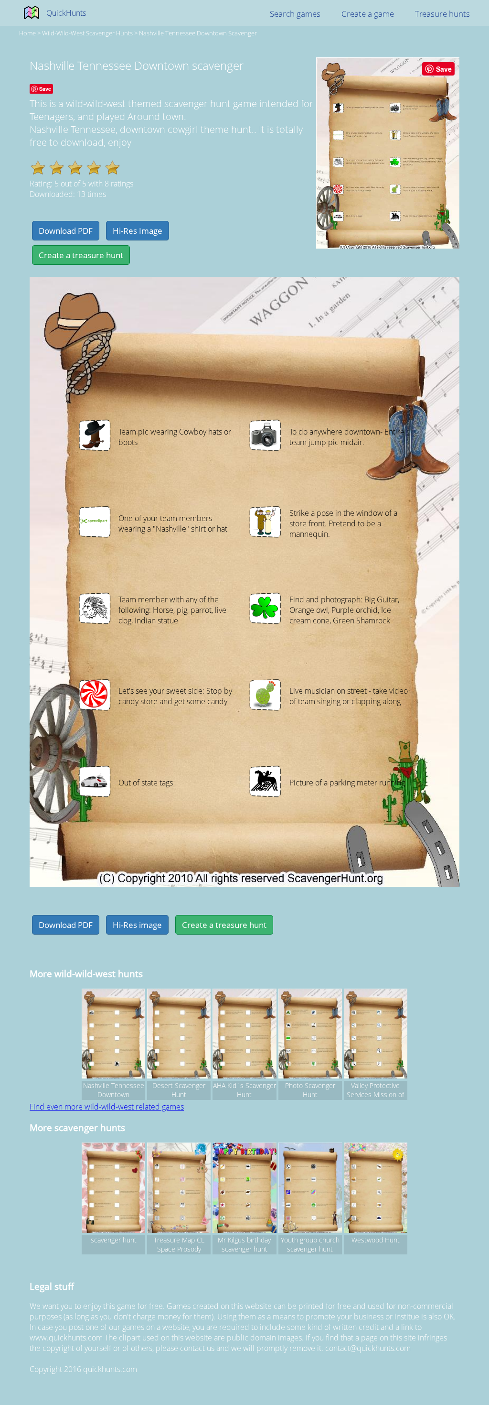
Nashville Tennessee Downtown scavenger (198, 33)
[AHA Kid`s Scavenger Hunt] (244, 1035)
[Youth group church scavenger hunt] (310, 1189)
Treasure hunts (442, 13)
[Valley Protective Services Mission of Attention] (375, 1035)
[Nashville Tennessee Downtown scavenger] (113, 1035)
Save (444, 69)
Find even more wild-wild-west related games (107, 1106)
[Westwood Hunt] (375, 1189)
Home (27, 33)
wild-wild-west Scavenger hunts (87, 33)
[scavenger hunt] (113, 1189)
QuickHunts (66, 13)
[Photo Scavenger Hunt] (310, 1035)
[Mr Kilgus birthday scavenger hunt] (244, 1189)
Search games (295, 13)
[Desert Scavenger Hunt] (179, 1035)
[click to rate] (38, 167)
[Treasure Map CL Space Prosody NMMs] (179, 1189)
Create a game (367, 13)
